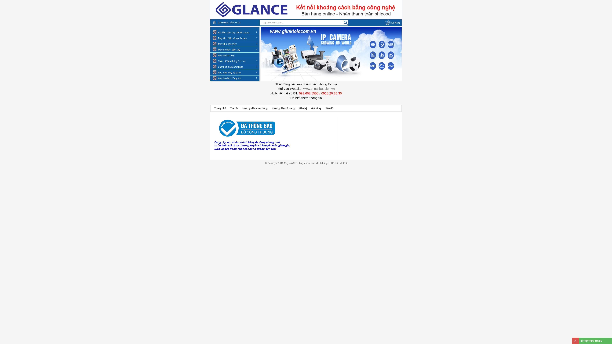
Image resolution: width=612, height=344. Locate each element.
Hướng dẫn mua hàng (255, 108)
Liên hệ (303, 108)
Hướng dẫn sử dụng (283, 108)
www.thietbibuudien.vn (319, 88)
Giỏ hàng (395, 22)
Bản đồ (329, 108)
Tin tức (234, 108)
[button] (262, 56)
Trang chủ (220, 108)
